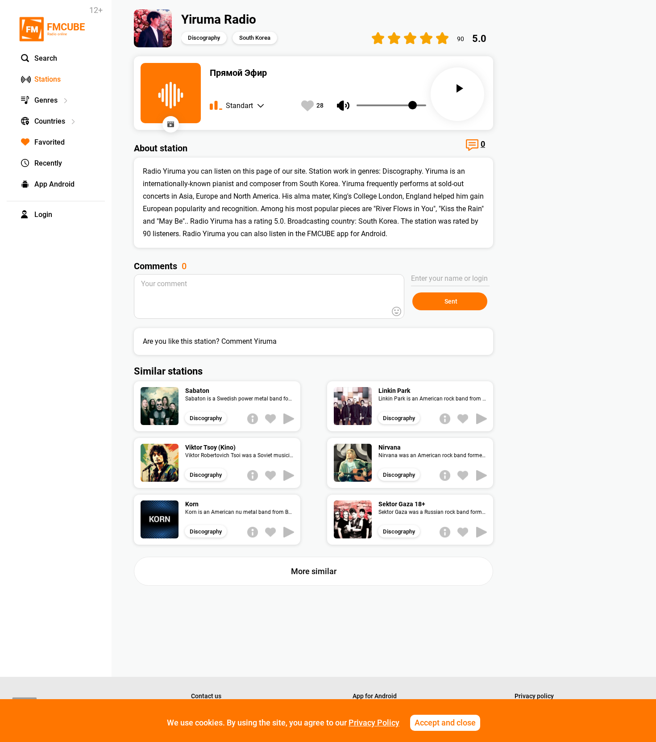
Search (45, 58)
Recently (48, 163)
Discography (204, 37)
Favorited (49, 142)
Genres (46, 100)
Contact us (206, 696)
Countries (49, 121)
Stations (47, 79)
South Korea (254, 37)
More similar (313, 571)
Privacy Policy (374, 722)
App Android (54, 184)
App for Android (375, 696)
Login (43, 214)
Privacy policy (534, 696)
